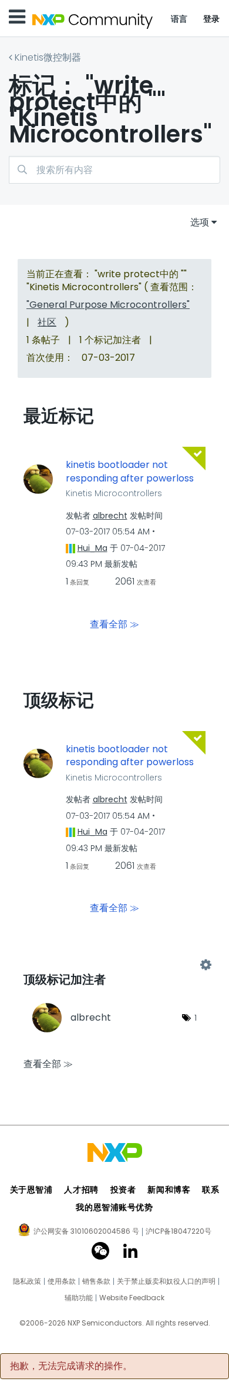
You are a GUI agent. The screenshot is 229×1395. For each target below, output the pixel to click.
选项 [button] (199, 222)
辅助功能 (79, 1297)
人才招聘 (81, 1189)
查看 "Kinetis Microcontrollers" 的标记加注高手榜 (114, 965)
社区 (47, 322)
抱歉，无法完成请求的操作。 (71, 1366)
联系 (210, 1189)
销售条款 (96, 1281)
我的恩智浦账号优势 (114, 1207)
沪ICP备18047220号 (178, 1231)
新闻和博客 (168, 1189)
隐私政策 (27, 1281)
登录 (211, 19)
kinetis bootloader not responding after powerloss (130, 472)
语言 (179, 19)
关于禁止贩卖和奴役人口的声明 (166, 1281)
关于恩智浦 (31, 1189)
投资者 (123, 1189)
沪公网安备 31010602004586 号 (86, 1232)
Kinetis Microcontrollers (114, 493)
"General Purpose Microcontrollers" (108, 304)
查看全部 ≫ (114, 623)
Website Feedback (131, 1297)
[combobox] (114, 170)
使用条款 (62, 1281)
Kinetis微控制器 (48, 57)
